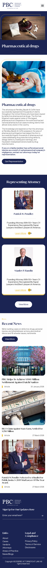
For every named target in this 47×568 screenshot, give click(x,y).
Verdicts (6, 544)
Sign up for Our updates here (18, 509)
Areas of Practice (10, 551)
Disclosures (30, 547)
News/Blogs (8, 554)
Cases (5, 541)
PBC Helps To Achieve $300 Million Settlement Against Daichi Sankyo (20, 381)
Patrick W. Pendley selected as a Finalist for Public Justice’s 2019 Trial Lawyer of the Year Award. (23, 480)
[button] (42, 5)
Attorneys (7, 548)
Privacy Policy (31, 541)
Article (7, 387)
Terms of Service (33, 544)
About (5, 538)
